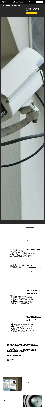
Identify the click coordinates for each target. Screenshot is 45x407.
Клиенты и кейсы (28, 1)
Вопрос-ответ (22, 2)
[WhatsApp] (32, 1)
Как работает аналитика (22, 1)
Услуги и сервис (16, 1)
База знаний (17, 2)
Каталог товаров (11, 1)
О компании (6, 1)
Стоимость (14, 2)
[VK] (33, 1)
